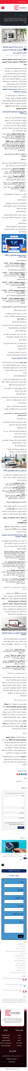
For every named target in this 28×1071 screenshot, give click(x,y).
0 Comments (7, 55)
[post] (25, 979)
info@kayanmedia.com (12, 1059)
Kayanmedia (23, 55)
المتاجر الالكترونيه (22, 953)
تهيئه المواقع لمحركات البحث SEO (20, 965)
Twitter (23, 774)
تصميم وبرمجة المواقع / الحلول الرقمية (19, 960)
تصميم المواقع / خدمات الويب (21, 958)
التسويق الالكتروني (22, 946)
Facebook (26, 774)
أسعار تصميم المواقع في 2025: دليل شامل (16, 256)
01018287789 (11, 1061)
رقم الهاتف (21, 890)
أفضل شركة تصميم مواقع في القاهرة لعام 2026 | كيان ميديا (13, 984)
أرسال (20, 936)
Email (17, 774)
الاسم (23, 808)
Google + (19, 774)
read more (20, 859)
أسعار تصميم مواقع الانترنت (15, 55)
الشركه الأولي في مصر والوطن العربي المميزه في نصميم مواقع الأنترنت (15, 951)
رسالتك (21, 922)
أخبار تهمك (19, 1045)
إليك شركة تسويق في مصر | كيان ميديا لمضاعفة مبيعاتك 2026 (12, 990)
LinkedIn (21, 774)
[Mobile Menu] (2, 7)
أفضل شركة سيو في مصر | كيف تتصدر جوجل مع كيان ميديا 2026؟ (12, 978)
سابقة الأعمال (19, 1043)
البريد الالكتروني (19, 898)
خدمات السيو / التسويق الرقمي (21, 970)
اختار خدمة (21, 906)
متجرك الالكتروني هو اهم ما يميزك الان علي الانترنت (18, 972)
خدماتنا (19, 1040)
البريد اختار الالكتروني (18, 914)
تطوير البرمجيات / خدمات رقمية (21, 963)
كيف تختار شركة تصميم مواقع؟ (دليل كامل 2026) (13, 854)
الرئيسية (19, 1035)
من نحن (19, 1037)
